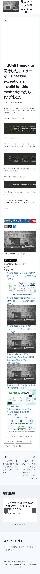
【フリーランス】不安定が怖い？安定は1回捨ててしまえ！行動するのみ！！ (10, 465)
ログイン (28, 547)
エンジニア (9, 441)
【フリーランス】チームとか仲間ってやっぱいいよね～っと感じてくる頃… (19, 506)
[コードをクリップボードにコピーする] (33, 128)
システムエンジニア (23, 441)
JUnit (14, 437)
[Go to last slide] (6, 510)
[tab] (15, 524)
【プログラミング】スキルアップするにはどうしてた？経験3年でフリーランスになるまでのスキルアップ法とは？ (29, 468)
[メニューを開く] (35, 7)
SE (20, 437)
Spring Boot (29, 437)
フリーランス (18, 446)
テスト (7, 446)
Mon (7, 102)
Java (5, 21)
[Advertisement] (20, 42)
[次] (34, 510)
